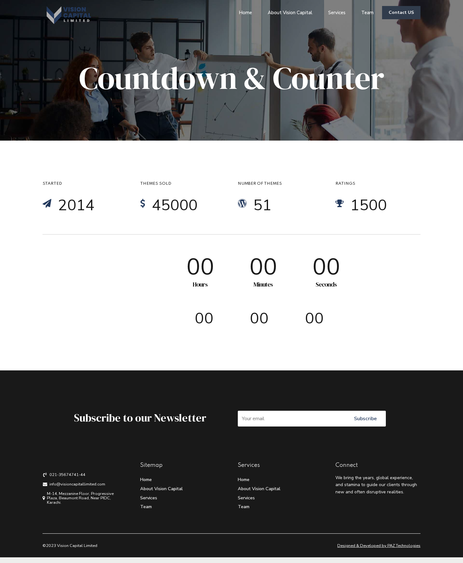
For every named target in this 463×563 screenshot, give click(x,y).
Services (337, 12)
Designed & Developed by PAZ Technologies (378, 545)
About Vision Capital (290, 12)
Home (245, 12)
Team (367, 12)
